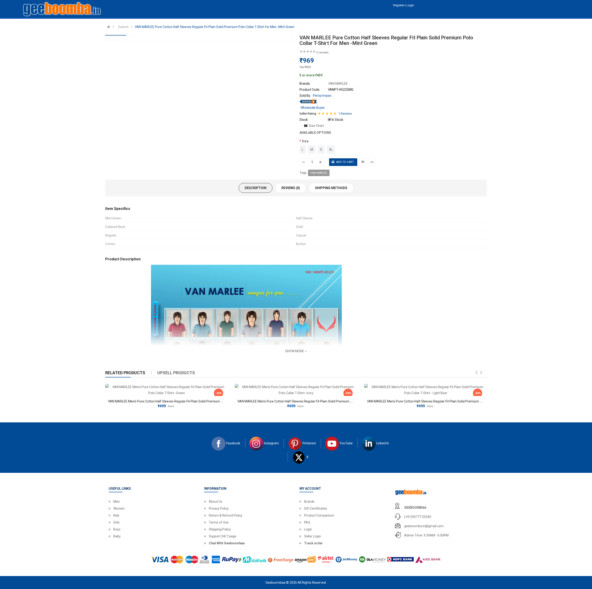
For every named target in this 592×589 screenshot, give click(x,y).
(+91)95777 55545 (417, 517)
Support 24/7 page (222, 536)
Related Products (125, 372)
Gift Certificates (315, 508)
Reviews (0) (290, 188)
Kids (116, 515)
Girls (116, 522)
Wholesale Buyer (313, 107)
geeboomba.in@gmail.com (424, 526)
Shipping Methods (331, 188)
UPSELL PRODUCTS (176, 372)
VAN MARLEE (318, 173)
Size (305, 141)
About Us (215, 501)
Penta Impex (322, 95)
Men (116, 501)
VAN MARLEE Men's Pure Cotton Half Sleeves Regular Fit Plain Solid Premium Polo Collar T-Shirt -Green (182, 401)
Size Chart (316, 126)
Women (119, 508)
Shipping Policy (220, 529)
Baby (117, 536)
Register (399, 5)
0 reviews (322, 52)
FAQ (307, 522)
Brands (309, 501)
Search (123, 26)
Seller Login (312, 536)
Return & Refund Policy (225, 515)
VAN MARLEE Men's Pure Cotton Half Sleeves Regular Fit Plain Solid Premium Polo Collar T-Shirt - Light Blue (444, 401)
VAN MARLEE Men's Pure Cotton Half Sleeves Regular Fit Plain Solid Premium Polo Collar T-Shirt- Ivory (311, 401)
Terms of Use (218, 522)
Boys (116, 529)
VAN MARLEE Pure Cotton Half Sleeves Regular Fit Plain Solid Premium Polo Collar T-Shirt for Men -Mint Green (214, 26)
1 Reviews (345, 113)
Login (308, 529)
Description (255, 188)
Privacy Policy (219, 508)
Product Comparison (319, 515)
